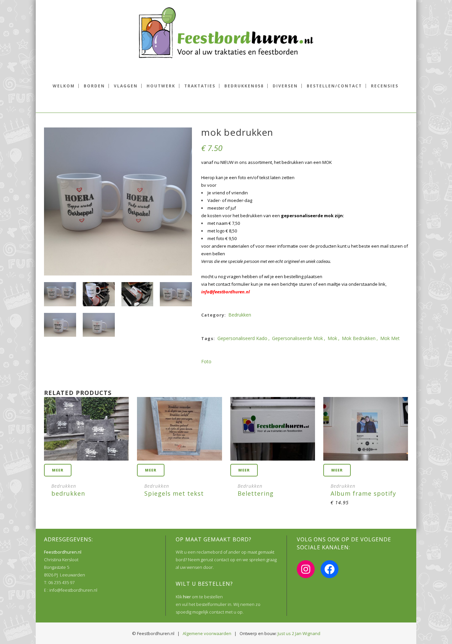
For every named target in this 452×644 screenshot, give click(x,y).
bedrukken (239, 315)
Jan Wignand (307, 633)
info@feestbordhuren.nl (225, 292)
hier (187, 597)
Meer (58, 470)
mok (332, 338)
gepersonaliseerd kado (242, 338)
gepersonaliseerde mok (297, 338)
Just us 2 (286, 633)
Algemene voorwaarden (207, 633)
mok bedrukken (359, 338)
